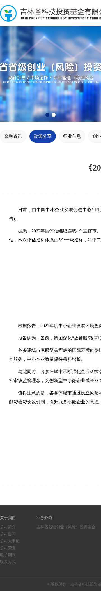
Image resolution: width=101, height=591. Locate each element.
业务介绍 (44, 518)
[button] (47, 115)
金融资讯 (13, 136)
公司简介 (8, 527)
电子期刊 (8, 555)
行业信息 (72, 136)
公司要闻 (8, 534)
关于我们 (8, 518)
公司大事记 (10, 541)
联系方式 (8, 562)
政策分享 (43, 136)
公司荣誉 (8, 548)
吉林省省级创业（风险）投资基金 (65, 527)
